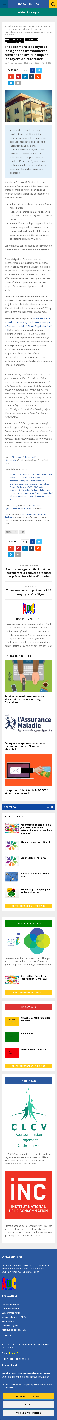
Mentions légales (10, 1325)
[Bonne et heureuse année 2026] (12, 877)
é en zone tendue (26, 508)
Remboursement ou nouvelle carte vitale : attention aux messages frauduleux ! (26, 699)
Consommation (32, 39)
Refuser (28, 1404)
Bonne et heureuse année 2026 (35, 875)
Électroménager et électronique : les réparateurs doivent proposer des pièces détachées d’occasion (28, 572)
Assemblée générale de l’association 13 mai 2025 (34, 977)
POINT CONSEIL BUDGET (28, 923)
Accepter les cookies (28, 1396)
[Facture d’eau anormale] (12, 1053)
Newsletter (11, 532)
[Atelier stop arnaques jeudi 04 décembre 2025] (12, 893)
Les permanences (10, 1304)
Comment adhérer (11, 1308)
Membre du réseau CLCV (14, 1317)
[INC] (28, 1218)
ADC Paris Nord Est (28, 4)
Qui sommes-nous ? (11, 1312)
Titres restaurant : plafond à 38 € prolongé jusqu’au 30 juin (28, 592)
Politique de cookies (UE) (14, 1329)
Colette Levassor (15, 63)
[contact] (13, 1353)
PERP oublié (27, 1033)
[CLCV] (28, 1150)
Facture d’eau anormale (34, 1049)
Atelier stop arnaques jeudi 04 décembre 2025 (35, 891)
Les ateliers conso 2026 (33, 857)
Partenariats (8, 1321)
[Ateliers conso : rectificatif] (12, 845)
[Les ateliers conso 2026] (12, 861)
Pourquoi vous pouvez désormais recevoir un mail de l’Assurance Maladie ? (25, 746)
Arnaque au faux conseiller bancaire (35, 1019)
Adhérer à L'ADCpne (28, 12)
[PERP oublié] (12, 1037)
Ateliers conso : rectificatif (35, 842)
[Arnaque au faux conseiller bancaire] (12, 1021)
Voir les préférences (28, 1412)
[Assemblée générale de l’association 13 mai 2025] (12, 979)
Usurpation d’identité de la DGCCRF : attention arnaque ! (27, 792)
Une (22, 532)
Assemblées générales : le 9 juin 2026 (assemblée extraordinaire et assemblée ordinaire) (36, 828)
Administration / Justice (14, 39)
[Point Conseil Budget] (28, 954)
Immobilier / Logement (14, 42)
